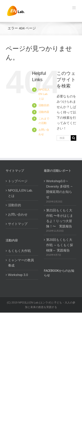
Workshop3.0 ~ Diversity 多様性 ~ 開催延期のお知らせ (59, 189)
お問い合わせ (17, 214)
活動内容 (44, 111)
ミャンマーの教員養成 (21, 262)
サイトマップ (17, 224)
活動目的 (44, 105)
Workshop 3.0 (18, 275)
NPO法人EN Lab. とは (44, 94)
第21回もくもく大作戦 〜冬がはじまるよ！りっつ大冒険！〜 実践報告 (59, 218)
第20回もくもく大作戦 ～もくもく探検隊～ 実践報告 (59, 245)
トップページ (17, 181)
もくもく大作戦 (19, 250)
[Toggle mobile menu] (74, 8)
